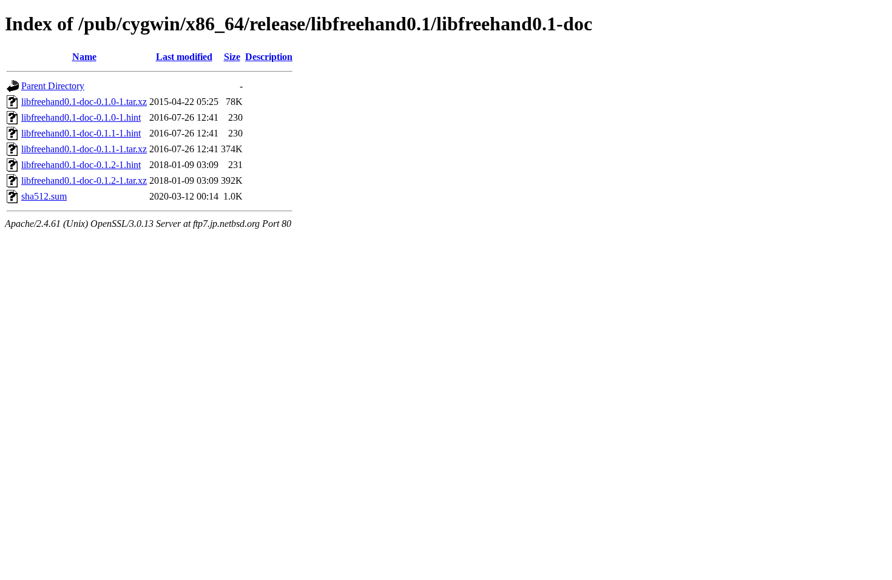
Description (268, 57)
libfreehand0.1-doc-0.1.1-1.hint (81, 133)
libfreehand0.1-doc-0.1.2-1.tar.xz (84, 180)
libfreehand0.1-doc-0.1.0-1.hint (81, 117)
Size (232, 57)
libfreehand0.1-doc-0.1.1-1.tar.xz (84, 149)
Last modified (184, 57)
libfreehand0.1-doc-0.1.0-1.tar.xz (84, 101)
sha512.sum (44, 196)
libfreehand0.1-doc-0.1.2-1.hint (81, 165)
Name (84, 57)
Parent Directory (52, 86)
